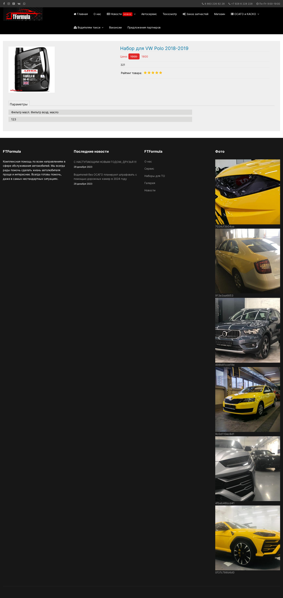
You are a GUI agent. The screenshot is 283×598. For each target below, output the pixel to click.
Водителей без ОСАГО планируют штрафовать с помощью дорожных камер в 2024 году (105, 179)
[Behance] (14, 3)
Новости (120, 14)
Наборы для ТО (154, 175)
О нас (97, 14)
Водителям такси (88, 27)
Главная (82, 14)
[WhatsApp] (24, 3)
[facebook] (4, 3)
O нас (148, 161)
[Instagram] (9, 3)
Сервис (149, 168)
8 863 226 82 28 (215, 3)
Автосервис (149, 14)
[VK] (19, 3)
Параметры (19, 104)
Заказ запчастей (197, 14)
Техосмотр (170, 14)
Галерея (149, 183)
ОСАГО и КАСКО (245, 14)
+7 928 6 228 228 (242, 3)
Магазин (219, 14)
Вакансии (115, 27)
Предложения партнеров (144, 27)
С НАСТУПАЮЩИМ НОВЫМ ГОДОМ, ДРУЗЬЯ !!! (105, 164)
